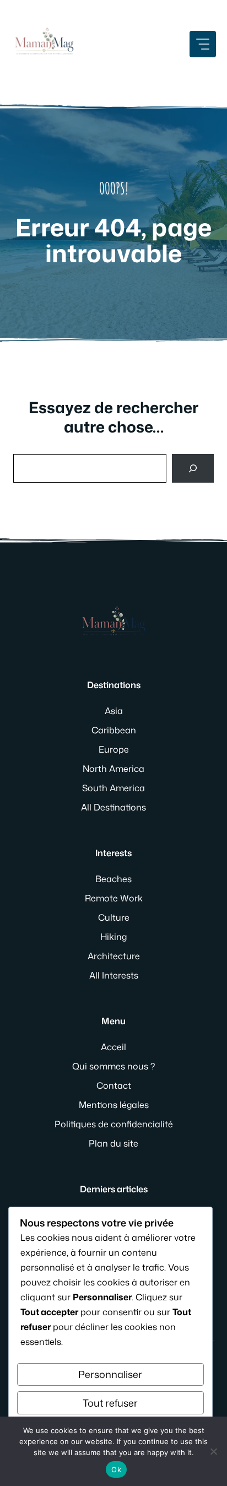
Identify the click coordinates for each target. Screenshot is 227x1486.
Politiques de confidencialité (114, 1124)
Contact (113, 1085)
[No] (213, 1451)
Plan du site (113, 1143)
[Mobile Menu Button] (203, 44)
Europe (114, 749)
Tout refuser (110, 1403)
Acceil (113, 1047)
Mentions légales (114, 1105)
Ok (116, 1469)
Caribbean (113, 730)
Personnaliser (110, 1374)
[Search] (193, 468)
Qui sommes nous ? (113, 1066)
